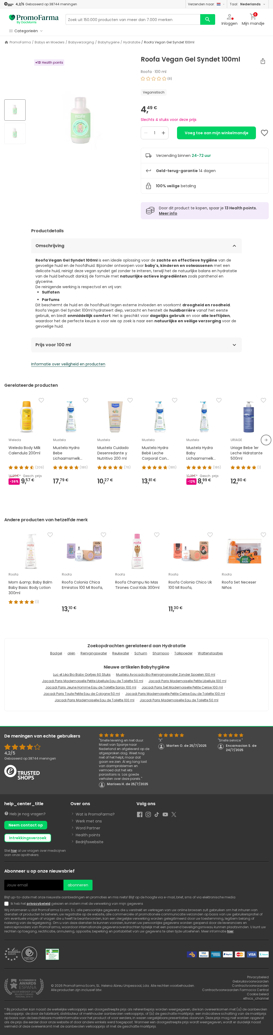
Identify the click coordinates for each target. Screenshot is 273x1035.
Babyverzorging (81, 42)
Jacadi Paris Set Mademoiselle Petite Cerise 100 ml (182, 687)
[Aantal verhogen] (163, 133)
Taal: (245, 4)
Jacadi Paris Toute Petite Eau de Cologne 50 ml (81, 693)
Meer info (168, 213)
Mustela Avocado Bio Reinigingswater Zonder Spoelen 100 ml (165, 674)
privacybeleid (38, 903)
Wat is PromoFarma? (95, 814)
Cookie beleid (258, 994)
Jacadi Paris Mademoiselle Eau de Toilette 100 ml (94, 700)
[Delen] (263, 61)
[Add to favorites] (264, 133)
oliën (71, 653)
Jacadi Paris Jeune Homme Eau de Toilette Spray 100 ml (90, 687)
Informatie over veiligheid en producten (68, 364)
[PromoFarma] (34, 19)
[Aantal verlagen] (146, 133)
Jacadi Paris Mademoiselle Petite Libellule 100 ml (187, 681)
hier (14, 850)
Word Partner (88, 828)
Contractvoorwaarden (250, 985)
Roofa (146, 71)
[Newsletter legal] (7, 904)
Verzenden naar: (201, 4)
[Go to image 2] (15, 133)
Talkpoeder (183, 653)
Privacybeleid (258, 977)
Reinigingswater (94, 653)
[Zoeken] (207, 19)
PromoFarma (20, 42)
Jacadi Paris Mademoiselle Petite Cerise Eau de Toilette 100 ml (175, 693)
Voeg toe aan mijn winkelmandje (216, 133)
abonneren (78, 885)
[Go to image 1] (15, 110)
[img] (81, 122)
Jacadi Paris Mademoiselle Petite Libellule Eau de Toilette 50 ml (92, 681)
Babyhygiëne (108, 42)
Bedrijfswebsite (89, 842)
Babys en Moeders (50, 42)
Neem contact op (26, 825)
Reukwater (120, 653)
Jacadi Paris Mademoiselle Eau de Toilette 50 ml (179, 700)
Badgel (56, 653)
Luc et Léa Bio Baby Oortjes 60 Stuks (82, 674)
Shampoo (160, 653)
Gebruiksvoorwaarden (250, 981)
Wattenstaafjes (210, 653)
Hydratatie (131, 42)
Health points (88, 835)
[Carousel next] (266, 440)
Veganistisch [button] (153, 92)
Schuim (140, 653)
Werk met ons (89, 821)
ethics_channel (256, 998)
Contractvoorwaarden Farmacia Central (235, 990)
